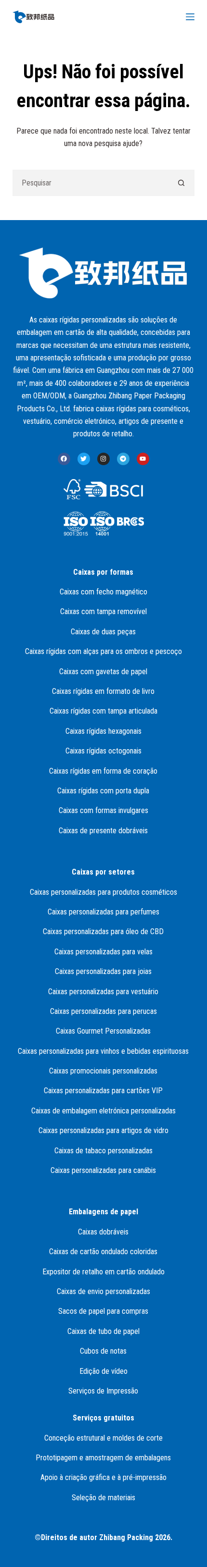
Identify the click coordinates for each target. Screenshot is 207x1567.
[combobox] (90, 183)
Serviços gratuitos (103, 1417)
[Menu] (190, 16)
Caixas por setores (103, 871)
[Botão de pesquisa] (181, 183)
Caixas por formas (103, 572)
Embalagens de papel (103, 1211)
